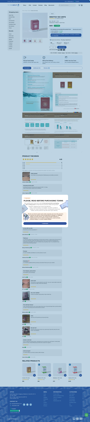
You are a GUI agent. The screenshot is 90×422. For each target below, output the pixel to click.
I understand (45, 223)
